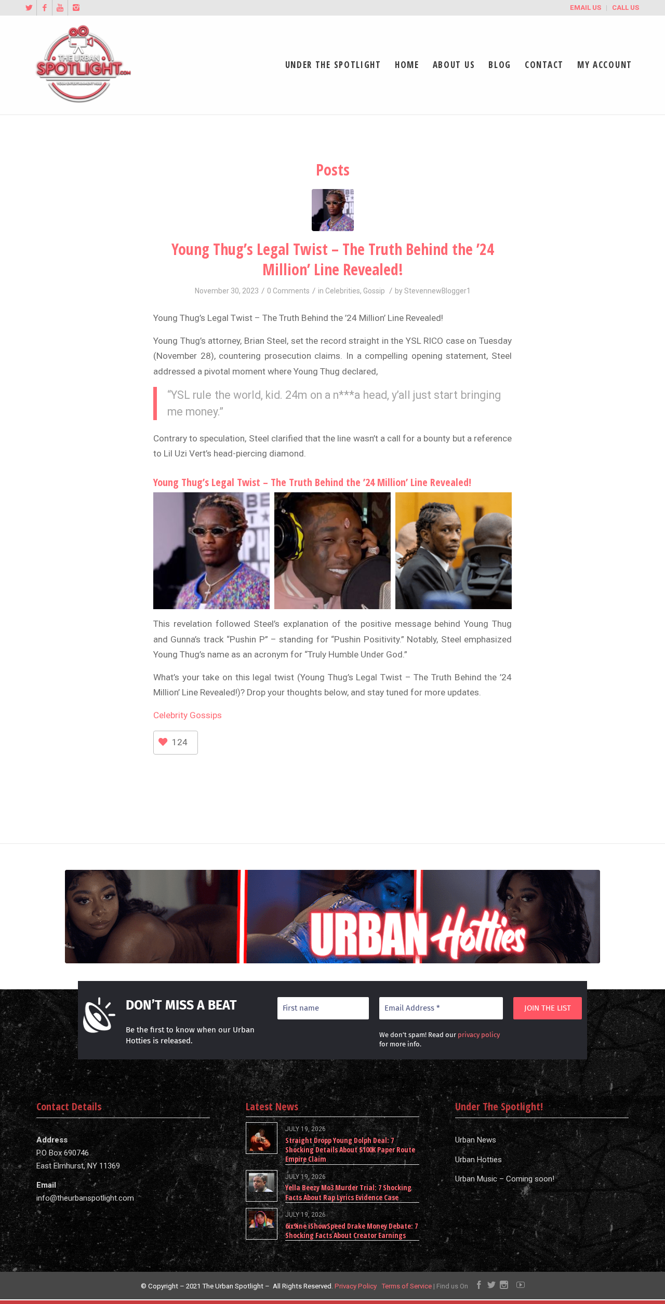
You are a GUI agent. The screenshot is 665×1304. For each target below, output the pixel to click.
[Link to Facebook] (44, 8)
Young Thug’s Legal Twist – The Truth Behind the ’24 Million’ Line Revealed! (332, 259)
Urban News (475, 1140)
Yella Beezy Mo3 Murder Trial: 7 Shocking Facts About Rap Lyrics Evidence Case (348, 1192)
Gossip (374, 291)
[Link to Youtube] (60, 8)
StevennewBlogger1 (437, 291)
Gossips (205, 715)
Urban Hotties (478, 1159)
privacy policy (479, 1035)
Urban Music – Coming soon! (504, 1179)
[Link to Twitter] (28, 8)
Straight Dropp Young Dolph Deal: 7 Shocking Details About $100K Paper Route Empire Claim (350, 1149)
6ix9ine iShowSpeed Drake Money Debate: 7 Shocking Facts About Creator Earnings (351, 1230)
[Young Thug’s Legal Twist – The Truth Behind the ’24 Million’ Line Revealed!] (333, 210)
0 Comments (288, 291)
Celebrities (342, 291)
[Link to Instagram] (76, 8)
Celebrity (170, 715)
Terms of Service (406, 1286)
